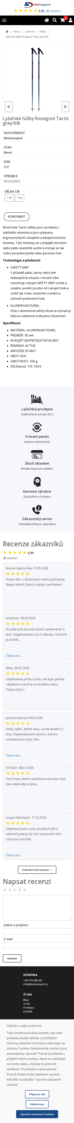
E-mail (8, 939)
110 (9, 198)
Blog (25, 1000)
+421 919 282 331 (32, 980)
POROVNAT (16, 216)
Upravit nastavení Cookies (37, 1114)
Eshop (16, 31)
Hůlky (43, 31)
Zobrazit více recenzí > (37, 870)
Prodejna (28, 1007)
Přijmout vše (37, 1094)
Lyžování (30, 31)
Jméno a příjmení (16, 925)
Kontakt (27, 1011)
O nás (26, 1003)
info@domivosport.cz (35, 984)
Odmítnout (37, 1104)
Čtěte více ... (14, 656)
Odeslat (12, 958)
